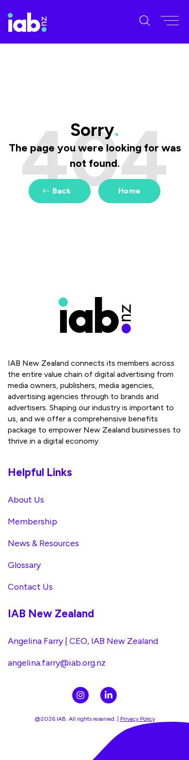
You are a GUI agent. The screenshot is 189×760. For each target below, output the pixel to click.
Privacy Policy (137, 718)
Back (61, 190)
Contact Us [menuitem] (30, 586)
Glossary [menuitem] (24, 565)
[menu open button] (169, 21)
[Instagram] (80, 695)
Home (129, 190)
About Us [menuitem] (26, 499)
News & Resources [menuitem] (43, 543)
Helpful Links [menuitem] (40, 472)
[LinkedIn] (108, 695)
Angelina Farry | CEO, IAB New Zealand (83, 641)
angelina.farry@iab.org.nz (57, 662)
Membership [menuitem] (32, 521)
